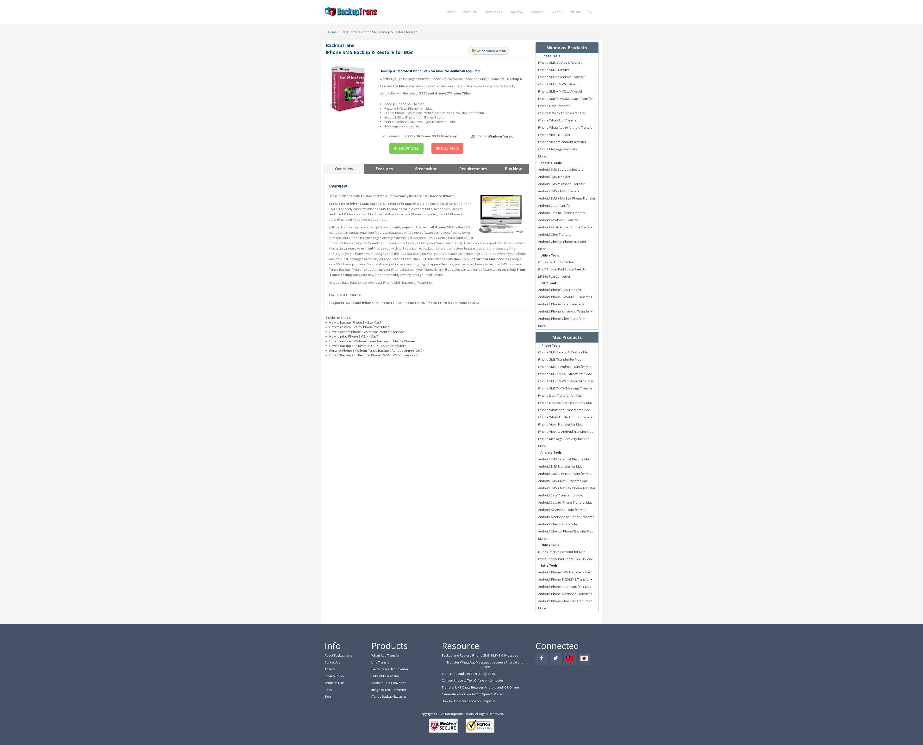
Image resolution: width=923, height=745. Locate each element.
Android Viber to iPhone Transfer (562, 241)
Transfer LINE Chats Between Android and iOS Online (480, 687)
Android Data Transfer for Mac (560, 495)
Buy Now (516, 12)
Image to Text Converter (388, 690)
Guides (556, 12)
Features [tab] (384, 168)
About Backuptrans (338, 655)
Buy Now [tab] (513, 168)
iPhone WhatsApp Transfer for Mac (564, 410)
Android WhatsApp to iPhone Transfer (566, 227)
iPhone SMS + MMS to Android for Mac (566, 381)
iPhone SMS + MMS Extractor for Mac (565, 374)
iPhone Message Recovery (557, 149)
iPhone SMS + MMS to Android (560, 91)
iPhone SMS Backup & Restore (560, 62)
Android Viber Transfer (555, 234)
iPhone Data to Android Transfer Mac (565, 403)
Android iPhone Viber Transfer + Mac (565, 601)
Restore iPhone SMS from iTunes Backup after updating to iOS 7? (376, 350)
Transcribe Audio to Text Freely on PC (469, 673)
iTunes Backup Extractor (555, 262)
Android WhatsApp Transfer (558, 220)
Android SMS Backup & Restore (561, 169)
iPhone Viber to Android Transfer (562, 142)
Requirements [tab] (473, 168)
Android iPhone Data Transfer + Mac (564, 586)
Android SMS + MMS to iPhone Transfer (566, 198)
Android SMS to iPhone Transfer (561, 184)
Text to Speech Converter (389, 669)
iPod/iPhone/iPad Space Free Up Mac (565, 559)
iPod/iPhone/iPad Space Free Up (562, 269)
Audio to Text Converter (388, 683)
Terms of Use (334, 683)
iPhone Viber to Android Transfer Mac (565, 431)
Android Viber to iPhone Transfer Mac (565, 531)
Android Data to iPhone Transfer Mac (565, 502)
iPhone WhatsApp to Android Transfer (566, 127)
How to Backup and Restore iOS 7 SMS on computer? (367, 346)
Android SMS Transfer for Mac (560, 466)
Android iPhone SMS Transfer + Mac (564, 572)
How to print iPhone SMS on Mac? (353, 336)
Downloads (493, 12)
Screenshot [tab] (426, 168)
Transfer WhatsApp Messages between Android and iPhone (485, 664)
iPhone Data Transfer (554, 106)
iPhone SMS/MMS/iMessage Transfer (565, 98)
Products (470, 12)
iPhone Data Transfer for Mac (559, 395)
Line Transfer (381, 662)
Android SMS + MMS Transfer (559, 191)
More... (543, 156)
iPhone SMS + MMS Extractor (559, 84)
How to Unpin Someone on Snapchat (468, 701)
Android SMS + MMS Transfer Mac (562, 481)
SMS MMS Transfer (385, 676)
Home (450, 12)
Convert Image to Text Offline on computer (472, 680)
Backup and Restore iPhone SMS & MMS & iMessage (480, 655)
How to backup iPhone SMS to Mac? (355, 322)
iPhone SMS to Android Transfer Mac (565, 366)
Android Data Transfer (554, 205)
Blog (327, 696)
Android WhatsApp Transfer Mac (562, 509)
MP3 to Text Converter (554, 276)
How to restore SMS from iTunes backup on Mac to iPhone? (372, 341)
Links (328, 690)
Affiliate (575, 12)
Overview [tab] (344, 168)
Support (537, 12)
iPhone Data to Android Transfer (562, 113)
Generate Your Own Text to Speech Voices (473, 694)
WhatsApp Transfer (385, 655)
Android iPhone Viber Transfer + (561, 318)
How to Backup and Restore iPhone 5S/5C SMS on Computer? (373, 355)
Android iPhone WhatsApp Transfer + (565, 311)
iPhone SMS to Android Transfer (561, 77)
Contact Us (332, 662)
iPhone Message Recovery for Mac (563, 439)
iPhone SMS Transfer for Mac (559, 359)
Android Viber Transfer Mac (558, 524)
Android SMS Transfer (554, 177)
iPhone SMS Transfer (553, 70)
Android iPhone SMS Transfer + (561, 290)
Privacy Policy (334, 676)
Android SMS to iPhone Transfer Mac (565, 473)
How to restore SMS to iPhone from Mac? (359, 327)
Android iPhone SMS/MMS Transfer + (565, 297)
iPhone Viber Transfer (554, 134)
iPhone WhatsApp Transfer (558, 120)
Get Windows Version (491, 51)
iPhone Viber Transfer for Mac (560, 424)
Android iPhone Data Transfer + (561, 304)
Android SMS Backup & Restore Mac (564, 459)
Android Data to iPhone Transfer (562, 213)
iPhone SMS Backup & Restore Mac (563, 352)
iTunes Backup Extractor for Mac (561, 552)
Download (408, 148)
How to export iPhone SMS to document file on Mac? (367, 332)
